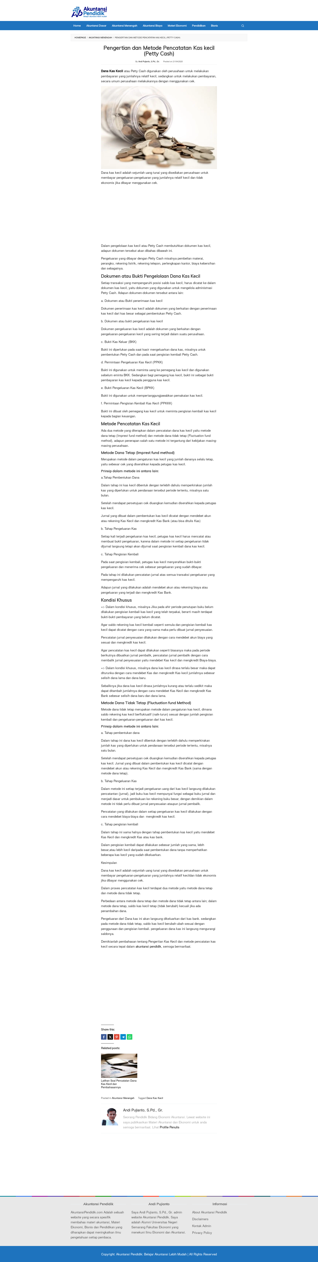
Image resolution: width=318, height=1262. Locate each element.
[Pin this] (116, 1037)
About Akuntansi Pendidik (209, 1212)
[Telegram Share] (123, 1037)
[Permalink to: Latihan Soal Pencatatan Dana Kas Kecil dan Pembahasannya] (119, 1066)
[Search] (242, 25)
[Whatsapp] (129, 1037)
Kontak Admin (201, 1225)
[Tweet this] (110, 1037)
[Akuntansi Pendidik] (89, 11)
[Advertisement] (159, 213)
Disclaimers (200, 1219)
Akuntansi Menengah (123, 1098)
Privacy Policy (202, 1232)
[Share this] (104, 1037)
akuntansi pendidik (148, 946)
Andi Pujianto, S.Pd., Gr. (143, 1110)
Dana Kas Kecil (112, 71)
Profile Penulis (169, 1127)
